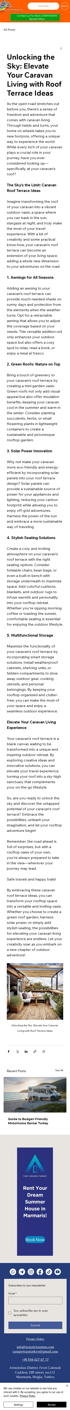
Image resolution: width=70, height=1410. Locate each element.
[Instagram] (31, 1272)
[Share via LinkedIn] (26, 1051)
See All (59, 1070)
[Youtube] (57, 1272)
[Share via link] (35, 1051)
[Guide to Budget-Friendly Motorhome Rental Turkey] (35, 1095)
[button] (43, 6)
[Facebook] (40, 1272)
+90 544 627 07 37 (35, 1360)
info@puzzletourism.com (35, 1347)
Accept (51, 1404)
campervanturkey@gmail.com (35, 1351)
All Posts (9, 29)
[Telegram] (22, 1272)
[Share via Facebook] (8, 1051)
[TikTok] (49, 1272)
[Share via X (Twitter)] (17, 1051)
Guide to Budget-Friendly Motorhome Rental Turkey (28, 1121)
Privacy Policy (35, 1339)
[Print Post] (43, 1051)
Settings (18, 1404)
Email (12, 1293)
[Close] (65, 1387)
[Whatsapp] (13, 1272)
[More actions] (61, 48)
